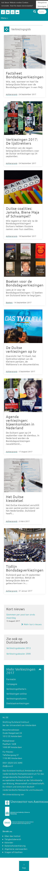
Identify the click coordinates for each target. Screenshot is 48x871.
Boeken (9, 302)
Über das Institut (12, 836)
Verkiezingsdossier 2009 (18, 653)
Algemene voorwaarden (16, 849)
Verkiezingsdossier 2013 (18, 648)
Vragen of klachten (14, 852)
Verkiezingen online (16, 693)
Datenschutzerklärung (15, 845)
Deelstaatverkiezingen (17, 703)
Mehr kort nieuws (32, 624)
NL (4, 717)
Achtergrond (11, 94)
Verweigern (42, 6)
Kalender (9, 842)
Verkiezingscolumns (16, 698)
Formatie (11, 679)
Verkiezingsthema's (16, 688)
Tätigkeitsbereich (13, 839)
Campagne (11, 684)
